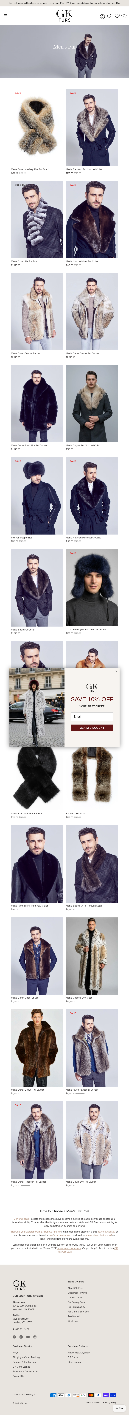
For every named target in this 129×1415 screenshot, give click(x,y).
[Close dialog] (116, 671)
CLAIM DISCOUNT (92, 727)
